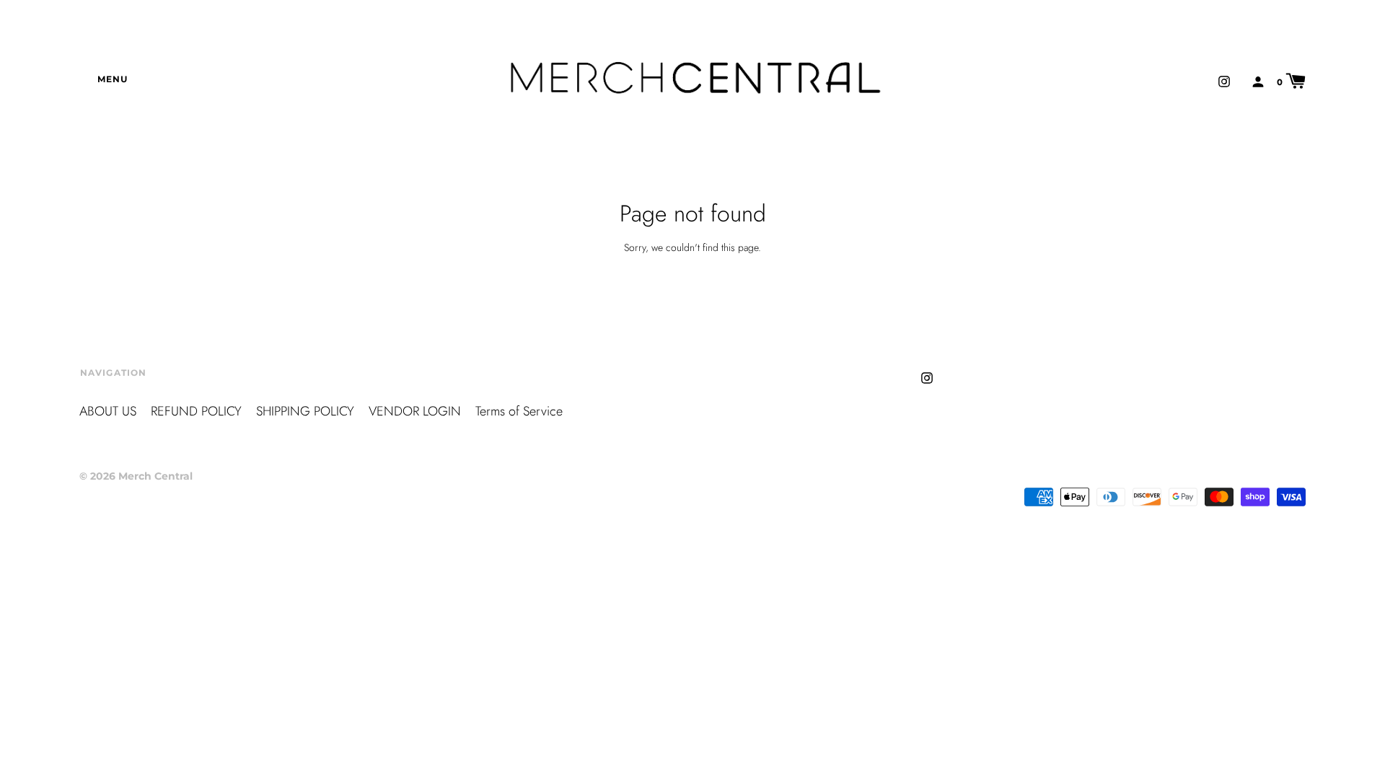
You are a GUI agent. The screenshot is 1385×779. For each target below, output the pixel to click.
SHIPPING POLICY (305, 411)
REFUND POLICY (196, 411)
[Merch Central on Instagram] (1224, 80)
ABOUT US (107, 411)
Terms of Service (519, 411)
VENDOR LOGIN (415, 411)
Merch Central (155, 476)
